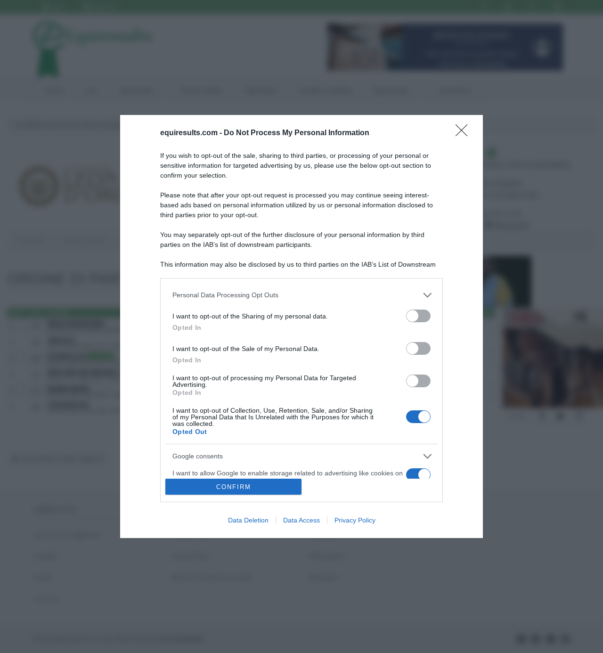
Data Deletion (248, 520)
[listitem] (301, 295)
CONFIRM (233, 486)
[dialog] (301, 327)
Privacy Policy (354, 520)
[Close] (464, 133)
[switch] (418, 316)
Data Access (301, 520)
